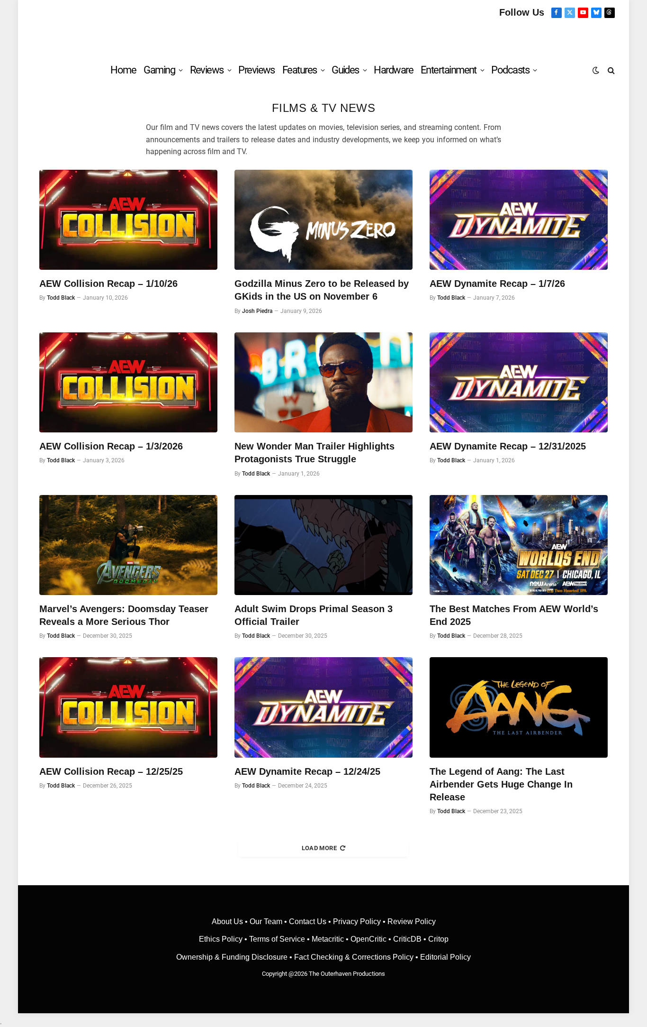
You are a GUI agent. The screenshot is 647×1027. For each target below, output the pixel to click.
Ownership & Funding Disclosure (232, 957)
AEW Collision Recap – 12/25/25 (111, 771)
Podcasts (510, 70)
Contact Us (307, 921)
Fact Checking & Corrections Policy (353, 957)
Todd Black (61, 297)
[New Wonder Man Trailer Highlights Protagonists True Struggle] (323, 382)
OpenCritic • (371, 939)
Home (123, 70)
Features (299, 70)
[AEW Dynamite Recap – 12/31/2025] (519, 382)
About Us (228, 921)
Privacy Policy (357, 921)
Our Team (266, 921)
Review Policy (411, 921)
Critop (438, 939)
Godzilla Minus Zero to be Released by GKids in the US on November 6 (321, 290)
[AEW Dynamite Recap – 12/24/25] (323, 707)
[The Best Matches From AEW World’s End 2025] (519, 545)
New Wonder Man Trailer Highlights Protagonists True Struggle (314, 452)
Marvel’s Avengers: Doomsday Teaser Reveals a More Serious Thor (123, 615)
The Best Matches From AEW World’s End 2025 (514, 615)
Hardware (393, 70)
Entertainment (448, 70)
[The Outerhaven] (324, 37)
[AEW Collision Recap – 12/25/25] (128, 707)
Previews (256, 70)
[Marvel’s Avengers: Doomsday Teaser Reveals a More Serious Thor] (128, 545)
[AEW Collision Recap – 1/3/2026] (128, 382)
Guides (345, 70)
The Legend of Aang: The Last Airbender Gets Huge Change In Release (501, 784)
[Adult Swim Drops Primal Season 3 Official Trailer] (323, 545)
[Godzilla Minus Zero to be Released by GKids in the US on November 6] (323, 220)
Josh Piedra (257, 311)
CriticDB (407, 939)
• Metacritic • (327, 939)
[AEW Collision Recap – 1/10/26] (128, 220)
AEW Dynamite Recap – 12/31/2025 (508, 446)
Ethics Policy (221, 939)
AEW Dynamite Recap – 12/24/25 (307, 771)
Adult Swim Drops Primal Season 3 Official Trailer (313, 615)
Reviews (207, 70)
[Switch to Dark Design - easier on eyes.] (596, 70)
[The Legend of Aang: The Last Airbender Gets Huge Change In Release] (519, 707)
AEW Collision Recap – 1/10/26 (108, 283)
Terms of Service (277, 939)
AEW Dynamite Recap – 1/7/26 (497, 283)
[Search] (610, 70)
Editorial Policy (445, 957)
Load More (319, 848)
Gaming (159, 70)
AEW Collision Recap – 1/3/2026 (111, 446)
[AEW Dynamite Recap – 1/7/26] (519, 220)
